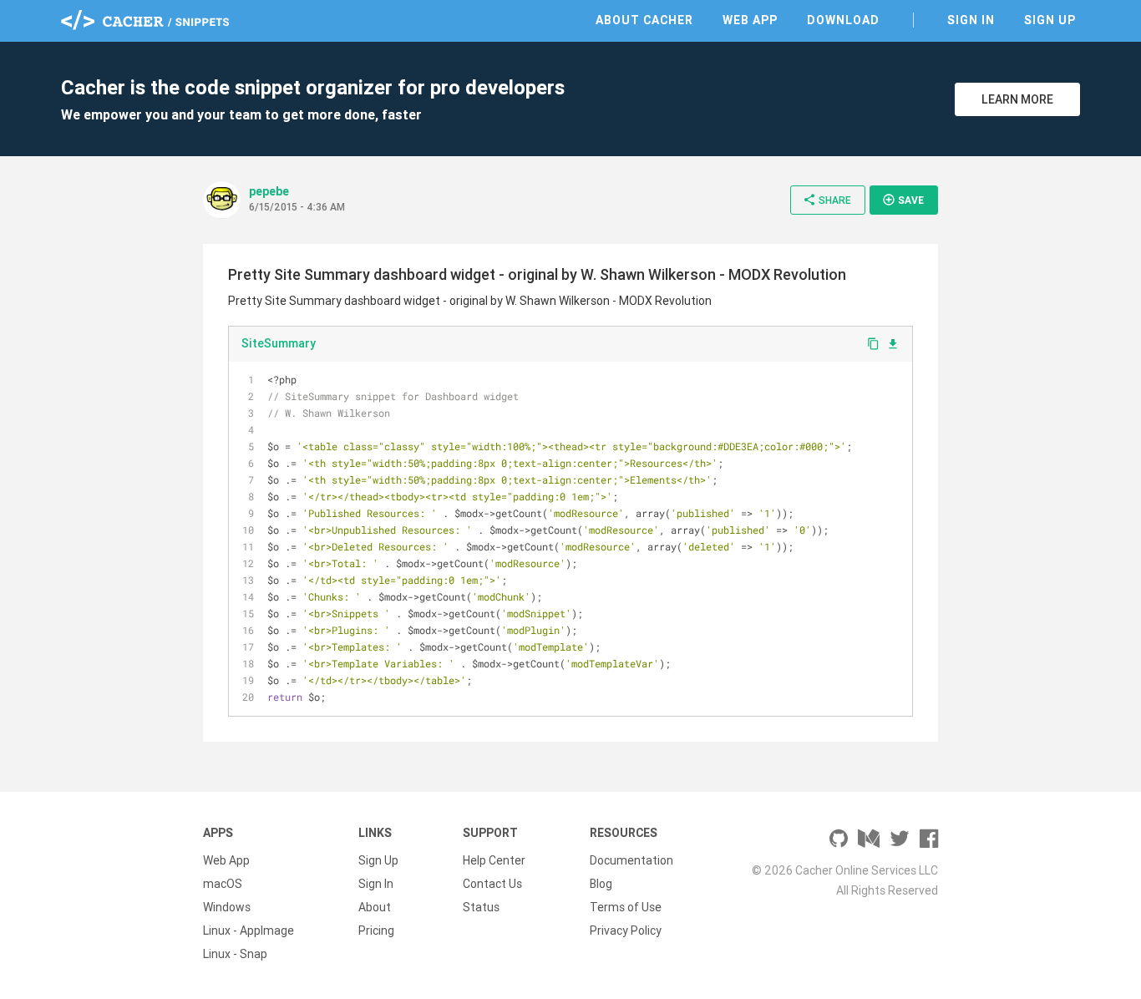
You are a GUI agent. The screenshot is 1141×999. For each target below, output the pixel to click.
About (374, 907)
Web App (750, 20)
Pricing (376, 930)
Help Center (494, 860)
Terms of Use (626, 907)
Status (481, 907)
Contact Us (492, 883)
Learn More (1017, 99)
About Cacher (644, 20)
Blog (601, 883)
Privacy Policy (626, 930)
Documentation (631, 860)
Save (903, 199)
